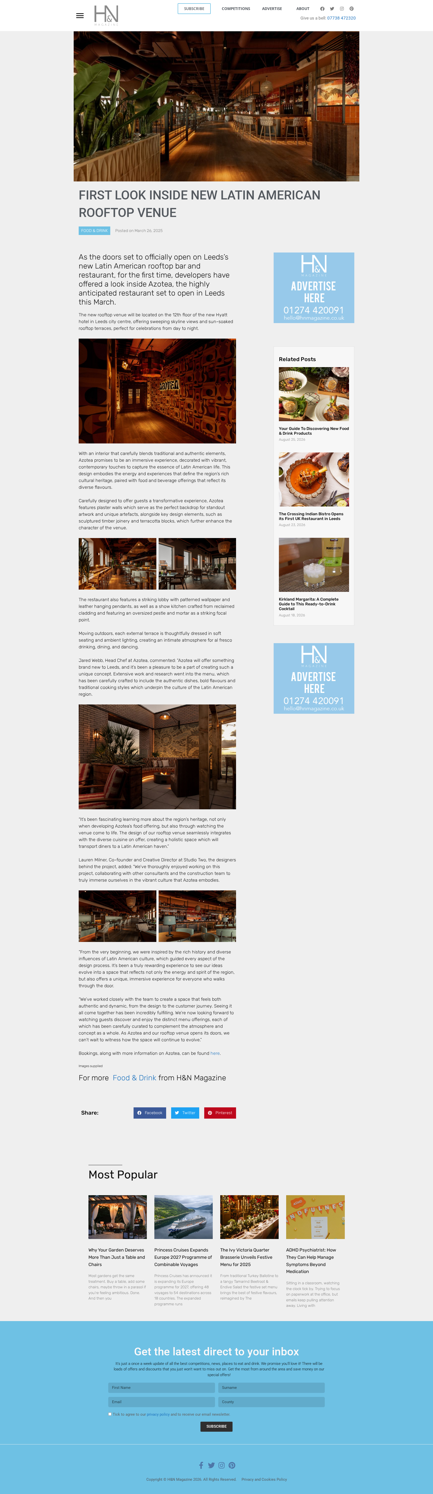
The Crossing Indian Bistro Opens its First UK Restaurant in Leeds (311, 507)
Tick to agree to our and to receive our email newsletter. (171, 1414)
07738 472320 (341, 18)
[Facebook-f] (201, 1465)
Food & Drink (94, 230)
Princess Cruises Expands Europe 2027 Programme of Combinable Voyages (183, 1257)
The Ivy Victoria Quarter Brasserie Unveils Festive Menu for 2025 (246, 1257)
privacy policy (158, 1414)
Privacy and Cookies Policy (264, 1479)
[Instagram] (342, 9)
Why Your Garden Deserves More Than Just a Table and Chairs (116, 1257)
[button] (150, 1113)
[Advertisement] (314, 284)
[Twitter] (332, 9)
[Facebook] (322, 9)
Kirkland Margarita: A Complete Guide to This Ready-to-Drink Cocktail (309, 595)
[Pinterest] (351, 9)
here (215, 1053)
